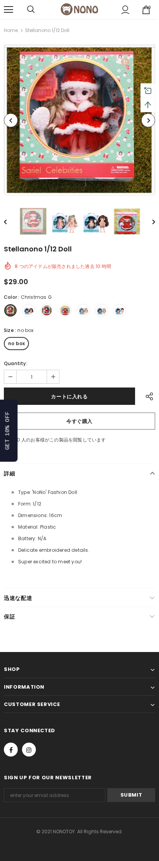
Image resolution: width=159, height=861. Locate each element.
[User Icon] (125, 10)
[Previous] (11, 120)
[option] (79, 120)
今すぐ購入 (79, 421)
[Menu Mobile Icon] (8, 9)
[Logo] (79, 9)
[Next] (148, 120)
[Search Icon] (31, 9)
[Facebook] (11, 750)
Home (11, 30)
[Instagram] (29, 750)
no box (16, 343)
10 (17, 439)
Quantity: (15, 363)
